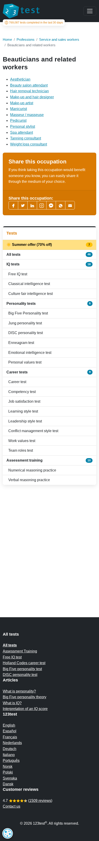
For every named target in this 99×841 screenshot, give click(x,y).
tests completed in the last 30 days (36, 22)
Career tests (48, 372)
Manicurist (18, 109)
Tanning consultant (25, 138)
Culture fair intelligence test (30, 294)
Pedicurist (18, 120)
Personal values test (24, 362)
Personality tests (48, 304)
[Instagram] (42, 205)
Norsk (7, 766)
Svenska (10, 778)
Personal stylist (22, 126)
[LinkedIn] (32, 205)
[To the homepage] (21, 11)
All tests (48, 254)
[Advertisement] (49, 541)
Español (9, 731)
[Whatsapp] (60, 205)
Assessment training (48, 460)
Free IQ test (17, 274)
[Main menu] (89, 11)
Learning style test (23, 411)
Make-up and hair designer (32, 97)
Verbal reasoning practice (29, 480)
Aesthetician (20, 79)
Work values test (21, 441)
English (9, 725)
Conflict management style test (33, 431)
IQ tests (48, 264)
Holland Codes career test (24, 663)
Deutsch (9, 749)
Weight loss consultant (28, 144)
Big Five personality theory (24, 697)
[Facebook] (13, 205)
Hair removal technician (29, 91)
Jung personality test (25, 323)
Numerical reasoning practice (32, 470)
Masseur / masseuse (27, 115)
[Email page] (70, 205)
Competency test (22, 392)
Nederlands (12, 743)
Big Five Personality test (28, 313)
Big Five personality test (22, 669)
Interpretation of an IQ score (25, 709)
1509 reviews (40, 801)
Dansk (8, 784)
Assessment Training (20, 651)
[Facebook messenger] (51, 205)
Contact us (11, 806)
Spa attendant (21, 132)
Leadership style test (25, 421)
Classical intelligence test (29, 284)
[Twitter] (23, 205)
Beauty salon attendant (29, 85)
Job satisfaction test (24, 401)
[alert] (7, 833)
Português (11, 760)
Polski (8, 772)
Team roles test (20, 450)
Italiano (9, 755)
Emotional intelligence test (29, 353)
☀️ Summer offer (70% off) (48, 245)
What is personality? (19, 691)
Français (10, 737)
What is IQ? (12, 703)
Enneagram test (21, 343)
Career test (17, 382)
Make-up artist (21, 103)
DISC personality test (25, 333)
